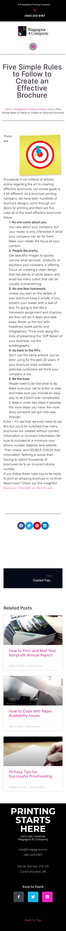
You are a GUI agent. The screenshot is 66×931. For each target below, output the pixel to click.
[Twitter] (33, 897)
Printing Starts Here (33, 820)
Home (8, 109)
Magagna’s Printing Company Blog (34, 109)
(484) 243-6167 (34, 15)
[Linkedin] (47, 897)
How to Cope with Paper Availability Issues (30, 713)
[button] (33, 46)
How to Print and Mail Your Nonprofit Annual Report (32, 653)
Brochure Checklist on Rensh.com (28, 488)
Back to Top (33, 920)
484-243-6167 (33, 854)
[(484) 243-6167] (34, 10)
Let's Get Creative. (33, 836)
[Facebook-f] (19, 897)
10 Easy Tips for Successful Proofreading (30, 774)
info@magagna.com (33, 849)
